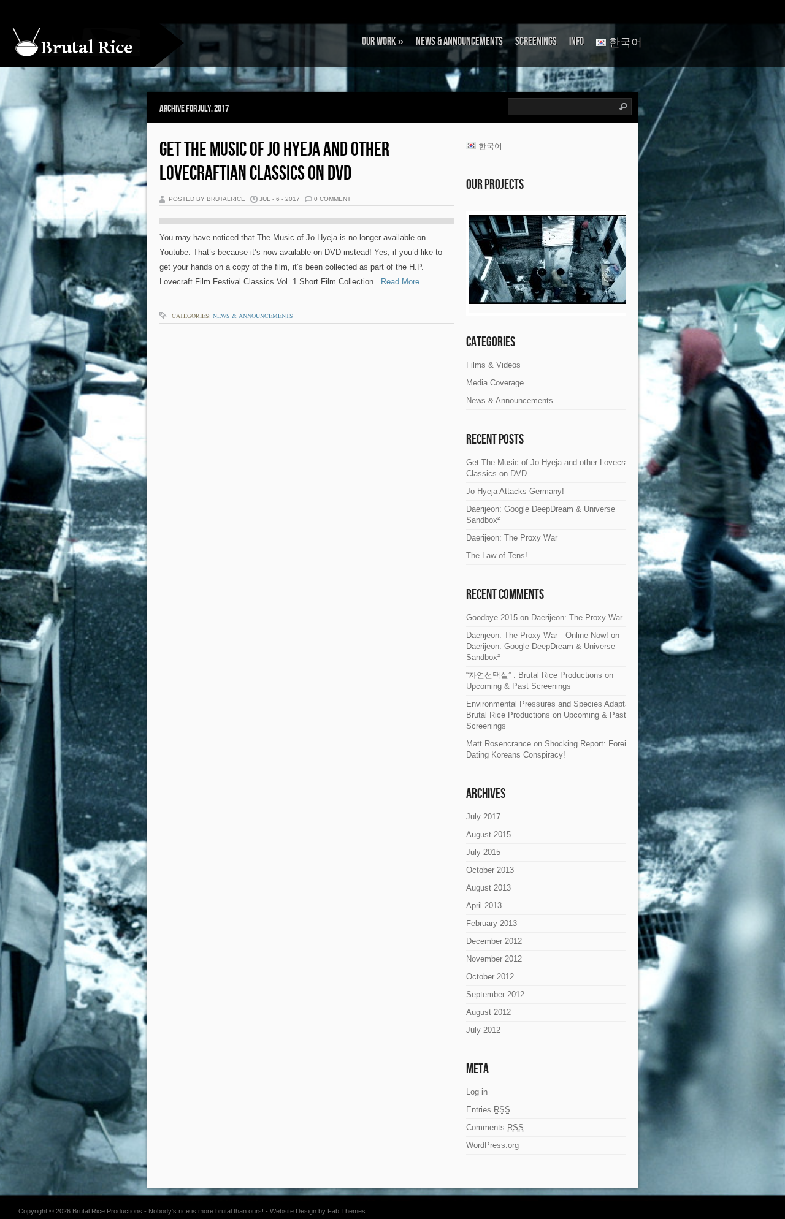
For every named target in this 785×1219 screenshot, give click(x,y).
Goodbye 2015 (492, 617)
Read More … (401, 281)
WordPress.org (492, 1145)
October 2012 (490, 976)
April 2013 (484, 905)
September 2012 (495, 994)
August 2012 (488, 1012)
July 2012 (483, 1030)
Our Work (383, 41)
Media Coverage (495, 382)
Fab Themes (346, 1211)
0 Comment (332, 199)
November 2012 (494, 958)
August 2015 (488, 834)
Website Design (293, 1211)
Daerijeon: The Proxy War (511, 537)
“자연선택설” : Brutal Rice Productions (534, 675)
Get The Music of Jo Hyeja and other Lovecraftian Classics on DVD (274, 162)
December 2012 (494, 941)
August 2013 (488, 887)
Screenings (536, 41)
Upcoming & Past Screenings (518, 686)
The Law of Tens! (496, 555)
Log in (477, 1091)
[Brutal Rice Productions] (76, 42)
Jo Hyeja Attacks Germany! (515, 491)
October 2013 (490, 870)
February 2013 (491, 923)
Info (576, 41)
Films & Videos (493, 365)
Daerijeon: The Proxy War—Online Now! (537, 635)
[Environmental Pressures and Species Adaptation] (549, 259)
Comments (495, 1127)
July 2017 (483, 816)
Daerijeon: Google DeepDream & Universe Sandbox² (540, 514)
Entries (488, 1109)
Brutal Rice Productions (107, 1211)
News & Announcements (459, 41)
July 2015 (483, 852)
